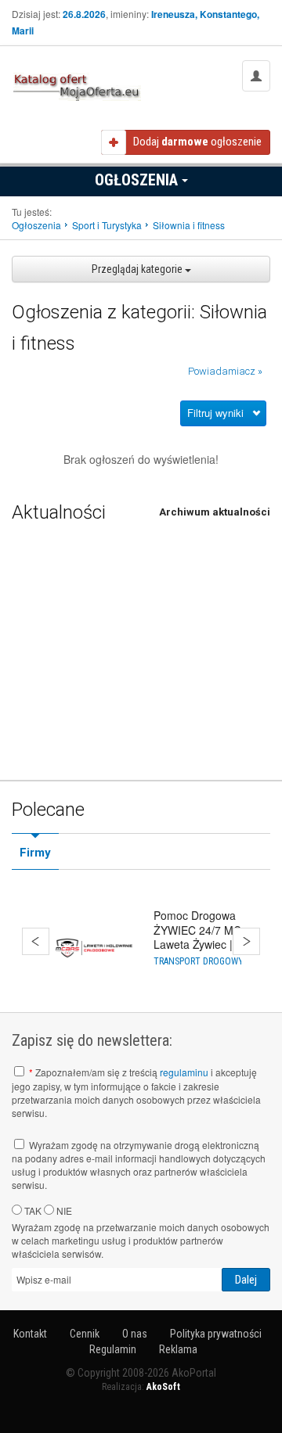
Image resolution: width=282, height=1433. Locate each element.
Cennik (84, 1333)
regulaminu (184, 1072)
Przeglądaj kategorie (138, 269)
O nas (134, 1333)
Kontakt (30, 1333)
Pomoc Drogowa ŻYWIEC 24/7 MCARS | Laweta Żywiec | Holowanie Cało (211, 936)
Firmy (35, 853)
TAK (32, 1210)
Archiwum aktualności (214, 512)
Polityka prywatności (216, 1333)
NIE (63, 1210)
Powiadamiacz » (225, 371)
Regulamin (112, 1349)
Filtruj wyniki (215, 412)
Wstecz (35, 941)
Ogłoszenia (138, 180)
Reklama (178, 1349)
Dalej (246, 941)
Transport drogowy (199, 961)
